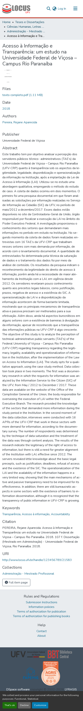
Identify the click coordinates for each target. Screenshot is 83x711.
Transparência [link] (11, 514)
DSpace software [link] (18, 689)
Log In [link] (62, 9)
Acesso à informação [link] (36, 514)
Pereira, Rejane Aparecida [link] (19, 122)
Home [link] (6, 22)
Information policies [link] (41, 607)
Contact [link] (41, 631)
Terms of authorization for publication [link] (41, 611)
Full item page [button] (18, 582)
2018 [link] (6, 109)
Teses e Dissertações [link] (29, 22)
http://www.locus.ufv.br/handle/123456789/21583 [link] (37, 560)
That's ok (10, 705)
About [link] (41, 636)
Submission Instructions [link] (41, 602)
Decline (24, 705)
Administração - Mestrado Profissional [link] (26, 31)
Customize (40, 705)
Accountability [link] (60, 514)
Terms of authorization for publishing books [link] (41, 616)
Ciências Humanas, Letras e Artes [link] (26, 27)
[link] (41, 95)
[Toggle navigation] (75, 8)
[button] (16, 8)
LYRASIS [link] (71, 689)
